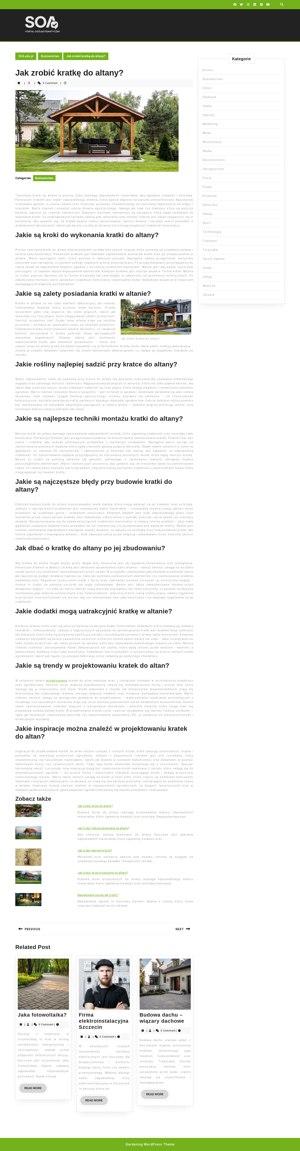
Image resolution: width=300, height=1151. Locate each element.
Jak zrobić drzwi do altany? (95, 806)
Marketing (210, 124)
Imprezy (209, 115)
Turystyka (210, 249)
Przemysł (210, 196)
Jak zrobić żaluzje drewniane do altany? (103, 828)
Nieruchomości (214, 160)
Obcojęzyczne (213, 169)
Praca (207, 178)
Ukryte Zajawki (214, 258)
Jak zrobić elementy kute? (95, 850)
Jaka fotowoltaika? (42, 1015)
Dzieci (207, 88)
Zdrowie (209, 294)
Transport (210, 240)
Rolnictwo (210, 205)
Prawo (207, 187)
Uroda (207, 267)
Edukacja (209, 97)
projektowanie (56, 680)
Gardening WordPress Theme (150, 1144)
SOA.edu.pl (25, 56)
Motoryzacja (212, 142)
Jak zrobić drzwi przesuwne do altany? (103, 872)
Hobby (207, 106)
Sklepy (207, 213)
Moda (207, 133)
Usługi (207, 276)
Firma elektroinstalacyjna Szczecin (104, 1021)
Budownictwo (50, 56)
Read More (35, 1089)
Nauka (207, 151)
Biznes (208, 70)
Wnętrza (209, 285)
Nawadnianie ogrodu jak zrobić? (98, 895)
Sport (207, 222)
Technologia (212, 231)
